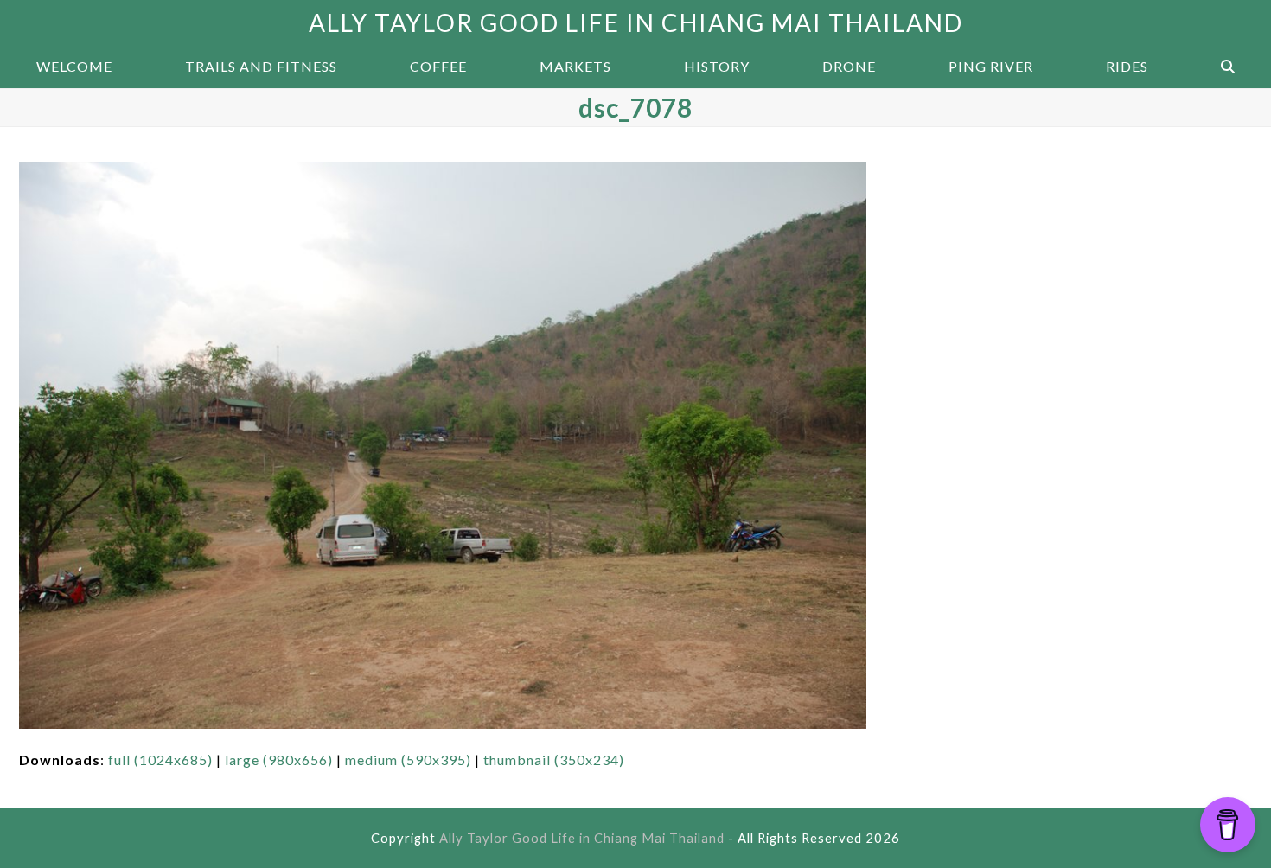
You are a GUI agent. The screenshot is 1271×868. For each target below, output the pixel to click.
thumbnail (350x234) (553, 759)
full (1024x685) (160, 759)
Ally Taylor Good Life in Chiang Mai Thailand (636, 22)
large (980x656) (279, 759)
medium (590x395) (408, 759)
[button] (1228, 66)
